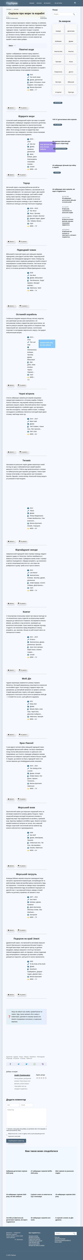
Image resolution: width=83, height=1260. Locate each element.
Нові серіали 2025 (34, 1244)
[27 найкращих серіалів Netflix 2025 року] (41, 1167)
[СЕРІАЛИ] (64, 186)
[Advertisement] (26, 493)
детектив (9, 1056)
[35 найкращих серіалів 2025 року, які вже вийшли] (17, 1191)
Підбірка (11, 3)
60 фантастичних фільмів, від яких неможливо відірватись (67, 222)
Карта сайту (58, 1242)
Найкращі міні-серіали (35, 1240)
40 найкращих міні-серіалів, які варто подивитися (63, 190)
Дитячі (71, 72)
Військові (71, 82)
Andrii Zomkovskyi (22, 1075)
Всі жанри (47, 3)
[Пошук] (73, 14)
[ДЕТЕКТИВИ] (64, 116)
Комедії (58, 31)
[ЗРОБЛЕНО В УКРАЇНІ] (64, 162)
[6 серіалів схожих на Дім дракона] (66, 1214)
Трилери (58, 61)
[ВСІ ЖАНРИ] (64, 138)
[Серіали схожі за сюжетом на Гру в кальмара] (41, 1191)
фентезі (29, 1058)
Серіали (39, 3)
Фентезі (71, 51)
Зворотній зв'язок (60, 1238)
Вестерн (58, 82)
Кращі (27, 1056)
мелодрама (41, 1056)
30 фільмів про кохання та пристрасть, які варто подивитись (69, 234)
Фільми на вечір (33, 1236)
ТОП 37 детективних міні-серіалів (64, 119)
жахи (21, 1056)
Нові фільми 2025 (34, 1242)
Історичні (58, 92)
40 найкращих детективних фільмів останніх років (69, 200)
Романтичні (58, 72)
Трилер (23, 1058)
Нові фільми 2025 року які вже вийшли (46, 147)
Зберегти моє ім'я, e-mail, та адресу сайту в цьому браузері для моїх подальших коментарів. (26, 1135)
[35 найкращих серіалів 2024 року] (66, 1191)
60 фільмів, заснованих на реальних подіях (67, 210)
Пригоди (9, 1058)
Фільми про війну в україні (36, 1245)
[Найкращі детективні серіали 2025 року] (17, 1167)
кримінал (33, 1056)
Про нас (57, 1237)
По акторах (58, 3)
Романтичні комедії (34, 1239)
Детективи (71, 31)
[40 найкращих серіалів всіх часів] (41, 1214)
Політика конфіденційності (63, 1240)
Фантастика (58, 51)
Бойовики (58, 41)
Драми (71, 41)
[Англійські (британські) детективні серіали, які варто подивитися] (17, 1214)
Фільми (31, 3)
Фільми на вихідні (34, 1237)
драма (16, 1056)
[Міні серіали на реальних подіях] (66, 1167)
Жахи (71, 61)
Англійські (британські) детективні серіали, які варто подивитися (16, 1220)
